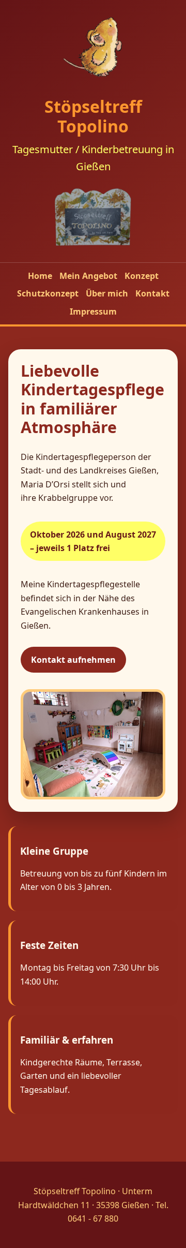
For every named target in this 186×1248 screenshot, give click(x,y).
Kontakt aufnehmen (73, 659)
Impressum (93, 311)
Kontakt (152, 293)
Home (40, 275)
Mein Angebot (88, 275)
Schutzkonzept (48, 293)
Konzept (142, 275)
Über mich (107, 293)
